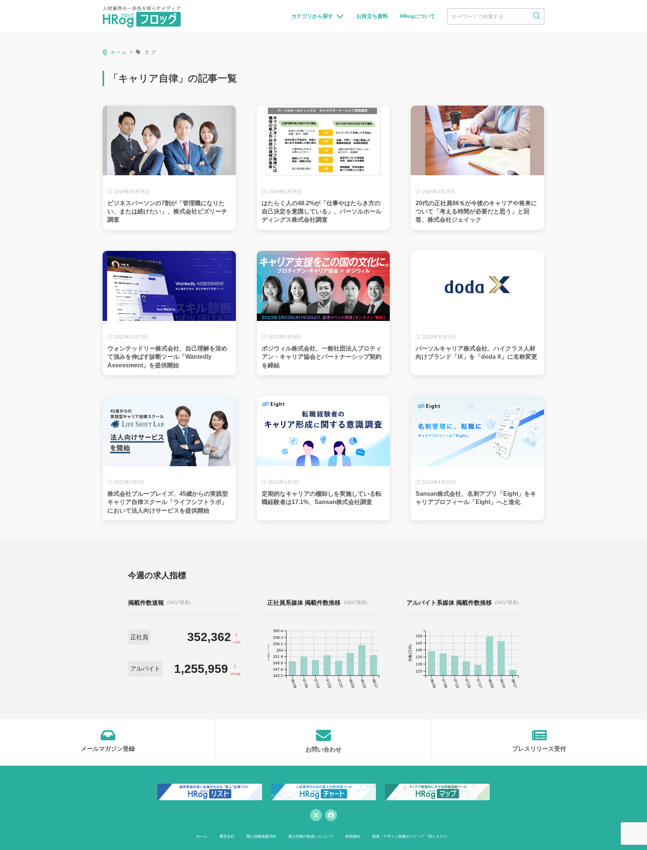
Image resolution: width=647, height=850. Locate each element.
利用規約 (352, 836)
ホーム (201, 836)
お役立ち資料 (372, 16)
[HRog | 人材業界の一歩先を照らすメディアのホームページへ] (142, 16)
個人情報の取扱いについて (310, 836)
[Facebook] (331, 815)
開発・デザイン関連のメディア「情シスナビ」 (411, 836)
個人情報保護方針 (261, 836)
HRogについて (417, 16)
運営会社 (226, 836)
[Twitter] (316, 815)
